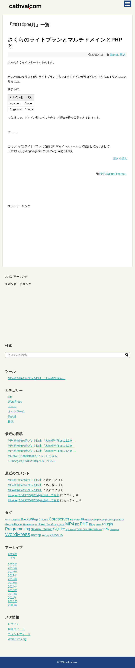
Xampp (36, 535)
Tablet (79, 529)
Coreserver (59, 519)
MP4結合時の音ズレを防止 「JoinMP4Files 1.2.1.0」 (41, 440)
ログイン (13, 624)
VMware (97, 529)
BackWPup (29, 519)
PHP (102, 173)
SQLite (59, 529)
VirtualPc (88, 529)
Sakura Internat (115, 173)
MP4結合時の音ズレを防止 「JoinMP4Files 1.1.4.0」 (41, 450)
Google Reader (13, 524)
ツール (12, 406)
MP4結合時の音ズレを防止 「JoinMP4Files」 (36, 378)
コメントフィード (19, 634)
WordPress (15, 401)
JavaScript (52, 524)
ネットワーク (16, 411)
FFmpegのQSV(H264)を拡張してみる (32, 461)
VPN (105, 529)
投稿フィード (16, 629)
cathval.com (71, 662)
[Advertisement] (37, 232)
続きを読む (120, 158)
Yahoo (45, 535)
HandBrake (28, 524)
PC (77, 524)
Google (95, 519)
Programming (17, 528)
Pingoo (98, 525)
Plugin (107, 524)
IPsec (42, 524)
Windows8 (114, 530)
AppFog (16, 519)
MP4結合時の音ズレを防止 (25, 479)
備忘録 (114, 54)
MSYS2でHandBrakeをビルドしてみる (32, 455)
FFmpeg (86, 519)
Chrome (43, 519)
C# (10, 397)
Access (8, 520)
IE (36, 525)
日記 (122, 54)
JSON (62, 525)
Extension (75, 519)
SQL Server (71, 530)
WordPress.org (17, 639)
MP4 (69, 524)
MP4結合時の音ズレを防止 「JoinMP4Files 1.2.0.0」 (41, 445)
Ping (92, 524)
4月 (13, 557)
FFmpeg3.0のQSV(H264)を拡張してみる (33, 495)
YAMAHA (56, 535)
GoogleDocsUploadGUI (112, 519)
